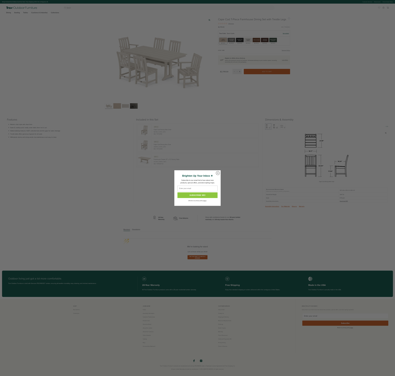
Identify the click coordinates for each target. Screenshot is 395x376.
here (204, 200)
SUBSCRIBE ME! (197, 195)
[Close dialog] (218, 173)
